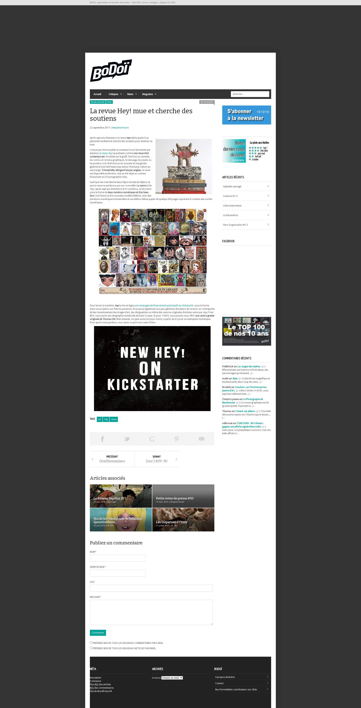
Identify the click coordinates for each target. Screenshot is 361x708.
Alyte (235, 378)
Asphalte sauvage (232, 186)
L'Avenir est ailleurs (245, 411)
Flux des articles (100, 684)
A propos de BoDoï (225, 677)
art (99, 419)
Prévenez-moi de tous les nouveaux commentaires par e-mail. (128, 643)
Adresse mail (98, 567)
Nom (93, 552)
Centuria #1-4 (230, 196)
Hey (106, 419)
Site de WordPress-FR (101, 691)
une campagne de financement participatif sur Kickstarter (163, 305)
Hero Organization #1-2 (235, 225)
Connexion (95, 681)
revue (114, 419)
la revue (105, 153)
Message (95, 597)
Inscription (95, 677)
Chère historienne (232, 205)
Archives (156, 678)
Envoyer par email (201, 438)
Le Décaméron (230, 215)
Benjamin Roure (120, 127)
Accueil (97, 94)
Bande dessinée (98, 102)
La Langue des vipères (249, 366)
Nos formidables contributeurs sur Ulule (236, 689)
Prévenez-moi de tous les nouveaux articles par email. (124, 648)
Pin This (176, 438)
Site (92, 582)
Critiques (111, 95)
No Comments (207, 102)
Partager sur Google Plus (152, 438)
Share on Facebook (102, 438)
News (128, 95)
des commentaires (102, 688)
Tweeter (127, 438)
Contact (219, 683)
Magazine (146, 95)
